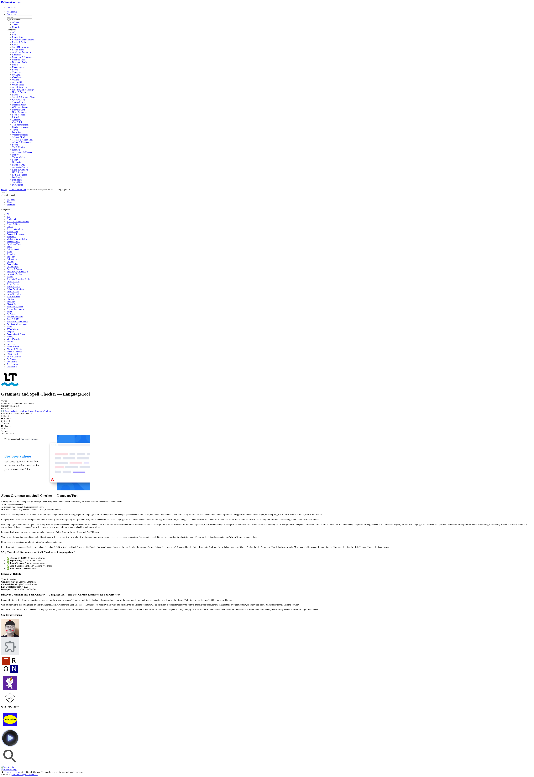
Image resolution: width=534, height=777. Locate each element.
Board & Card (18, 110)
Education (16, 55)
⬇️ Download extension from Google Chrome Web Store (26, 411)
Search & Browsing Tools (23, 97)
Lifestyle (16, 117)
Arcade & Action (19, 87)
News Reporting (19, 112)
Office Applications (20, 107)
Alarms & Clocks (20, 167)
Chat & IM (17, 122)
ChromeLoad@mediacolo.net (25, 774)
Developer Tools (19, 62)
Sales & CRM (18, 137)
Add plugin (12, 12)
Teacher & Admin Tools (22, 140)
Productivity (17, 37)
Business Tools (18, 60)
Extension (16, 27)
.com (11, 2)
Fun (14, 34)
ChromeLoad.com (12, 772)
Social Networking (20, 47)
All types (16, 22)
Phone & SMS (18, 165)
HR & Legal (17, 172)
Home (4, 189)
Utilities (15, 80)
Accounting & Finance (22, 152)
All (13, 32)
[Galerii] (7, 767)
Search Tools (18, 50)
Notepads (16, 162)
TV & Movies (18, 147)
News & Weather (19, 92)
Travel (15, 130)
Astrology (16, 120)
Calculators (17, 77)
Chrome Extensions (17, 189)
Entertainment (18, 67)
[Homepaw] (9, 769)
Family (15, 160)
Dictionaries (17, 185)
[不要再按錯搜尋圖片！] (10, 764)
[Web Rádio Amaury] (10, 746)
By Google (17, 177)
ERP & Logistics (19, 175)
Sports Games (18, 102)
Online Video (18, 85)
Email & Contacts (20, 170)
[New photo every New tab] (10, 654)
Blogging (16, 75)
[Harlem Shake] (10, 691)
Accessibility (18, 82)
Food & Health (18, 115)
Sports (15, 70)
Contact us (11, 7)
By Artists (16, 132)
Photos (15, 95)
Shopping (16, 72)
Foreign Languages (20, 127)
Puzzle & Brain (19, 42)
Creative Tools (18, 100)
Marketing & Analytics (22, 57)
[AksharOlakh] (10, 728)
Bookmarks (17, 180)
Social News (17, 182)
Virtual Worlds (18, 157)
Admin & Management (22, 142)
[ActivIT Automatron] (10, 673)
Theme (15, 24)
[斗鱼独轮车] (10, 636)
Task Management (20, 125)
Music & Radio (19, 105)
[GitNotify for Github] (10, 709)
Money (15, 155)
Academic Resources (21, 52)
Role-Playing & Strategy (23, 90)
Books (15, 65)
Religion (16, 150)
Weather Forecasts (20, 135)
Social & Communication (23, 39)
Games (15, 44)
